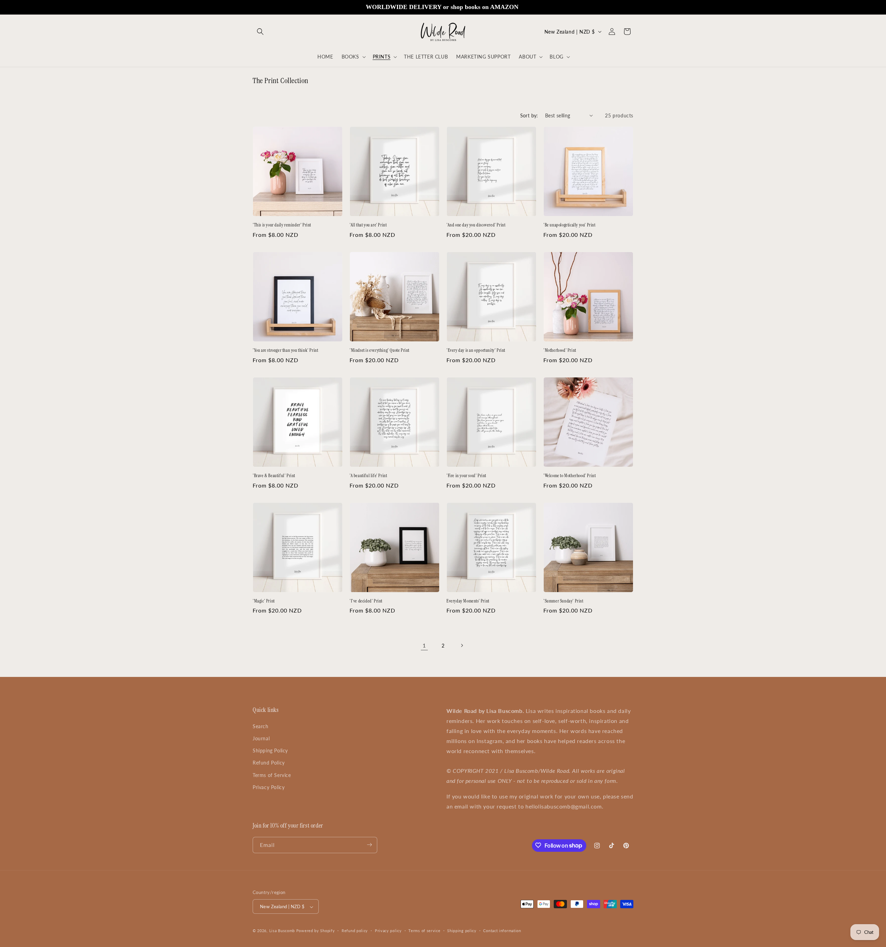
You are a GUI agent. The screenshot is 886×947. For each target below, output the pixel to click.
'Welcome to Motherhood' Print (569, 476)
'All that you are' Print (368, 225)
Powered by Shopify (315, 931)
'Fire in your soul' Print (466, 476)
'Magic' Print (264, 601)
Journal (261, 738)
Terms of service (424, 930)
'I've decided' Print (366, 601)
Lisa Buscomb (282, 931)
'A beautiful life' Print (368, 476)
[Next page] (461, 645)
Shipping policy (462, 930)
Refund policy (355, 930)
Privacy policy (388, 930)
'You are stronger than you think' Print (285, 350)
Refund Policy (269, 763)
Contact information (502, 930)
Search (261, 726)
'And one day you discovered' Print (475, 225)
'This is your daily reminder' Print (282, 225)
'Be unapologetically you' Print (569, 225)
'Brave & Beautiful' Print (274, 476)
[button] (260, 31)
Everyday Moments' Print (467, 601)
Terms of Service (272, 775)
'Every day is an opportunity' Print (475, 350)
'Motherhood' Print (559, 350)
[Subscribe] (369, 845)
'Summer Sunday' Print (563, 601)
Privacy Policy (268, 787)
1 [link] (424, 645)
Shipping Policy (270, 750)
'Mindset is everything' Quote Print (379, 350)
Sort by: (529, 115)
